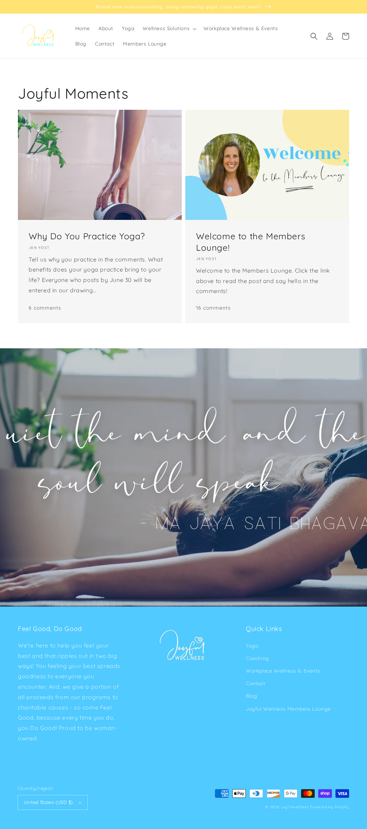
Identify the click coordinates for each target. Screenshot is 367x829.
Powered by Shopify (329, 807)
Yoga (252, 645)
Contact (255, 683)
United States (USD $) (48, 802)
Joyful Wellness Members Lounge (288, 709)
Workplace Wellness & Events (283, 671)
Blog (251, 696)
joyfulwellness (295, 807)
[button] (314, 36)
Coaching (257, 658)
